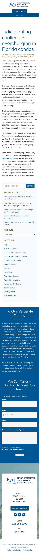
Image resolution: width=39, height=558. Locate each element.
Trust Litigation (9, 288)
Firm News (8, 268)
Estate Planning (10, 264)
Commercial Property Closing (15, 252)
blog (5, 244)
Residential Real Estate (12, 284)
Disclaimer (5, 448)
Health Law (8, 272)
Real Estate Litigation (25, 57)
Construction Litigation (12, 260)
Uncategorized (9, 292)
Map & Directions (19, 508)
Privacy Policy (15, 448)
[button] (18, 15)
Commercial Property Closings (15, 256)
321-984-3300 (19, 523)
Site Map (18, 550)
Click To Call (19, 11)
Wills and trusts (10, 296)
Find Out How (20, 455)
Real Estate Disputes (11, 276)
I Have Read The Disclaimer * (14, 450)
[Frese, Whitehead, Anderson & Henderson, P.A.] (19, 6)
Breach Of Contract (11, 248)
